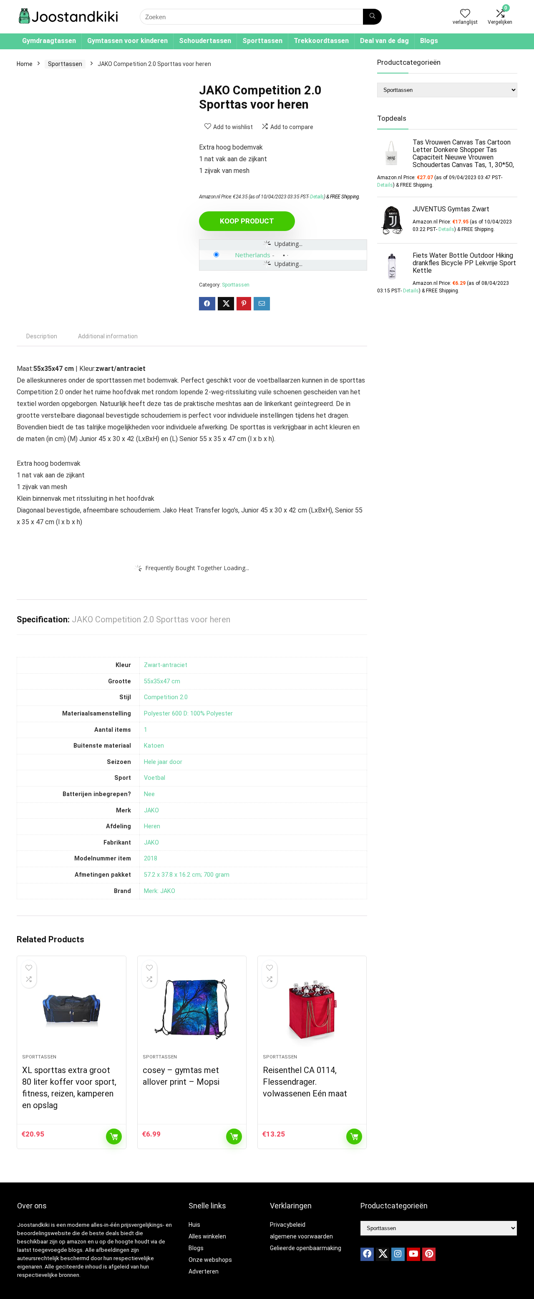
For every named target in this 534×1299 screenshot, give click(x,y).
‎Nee (149, 794)
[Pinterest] (429, 1254)
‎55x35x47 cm (162, 681)
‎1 (145, 729)
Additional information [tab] (108, 336)
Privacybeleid (287, 1224)
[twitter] (382, 1254)
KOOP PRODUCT (247, 221)
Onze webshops (210, 1259)
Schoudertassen (205, 41)
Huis (194, 1224)
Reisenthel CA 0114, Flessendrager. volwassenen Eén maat (305, 1082)
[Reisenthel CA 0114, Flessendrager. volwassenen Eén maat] (312, 1009)
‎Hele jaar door (163, 762)
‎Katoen (154, 745)
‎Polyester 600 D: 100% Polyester (188, 713)
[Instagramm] (398, 1254)
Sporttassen (262, 41)
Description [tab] (41, 336)
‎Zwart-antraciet (165, 665)
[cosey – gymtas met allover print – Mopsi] (192, 1009)
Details (317, 197)
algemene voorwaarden (301, 1236)
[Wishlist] (465, 14)
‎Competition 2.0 (166, 697)
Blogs (429, 41)
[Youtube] (413, 1254)
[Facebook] (367, 1254)
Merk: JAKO (159, 891)
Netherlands (252, 255)
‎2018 (150, 858)
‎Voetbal (154, 777)
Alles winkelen (207, 1236)
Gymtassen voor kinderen (127, 41)
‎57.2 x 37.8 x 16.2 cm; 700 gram (186, 874)
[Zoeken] (372, 17)
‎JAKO (151, 810)
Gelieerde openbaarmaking (305, 1248)
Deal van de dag (384, 41)
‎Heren (152, 826)
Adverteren (204, 1271)
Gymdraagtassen (49, 41)
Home (25, 64)
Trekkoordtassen (321, 41)
